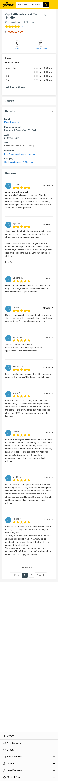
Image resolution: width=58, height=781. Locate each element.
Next (39, 575)
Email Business (11, 122)
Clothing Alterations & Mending (19, 22)
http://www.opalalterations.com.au (20, 154)
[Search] (46, 4)
